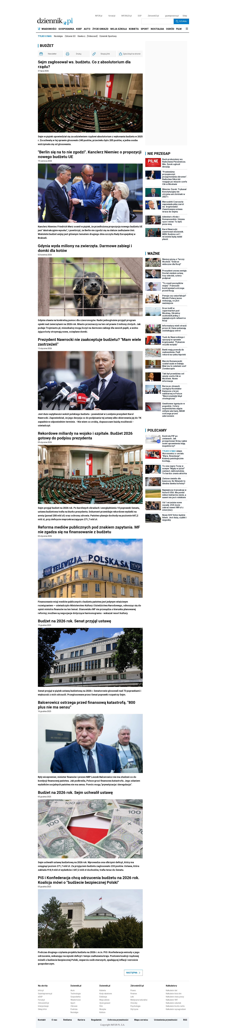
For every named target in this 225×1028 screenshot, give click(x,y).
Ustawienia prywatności (165, 1020)
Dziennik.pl (76, 985)
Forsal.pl (41, 1000)
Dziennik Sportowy (108, 36)
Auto (73, 990)
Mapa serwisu (141, 1020)
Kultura (102, 1012)
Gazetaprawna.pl (45, 994)
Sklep (185, 16)
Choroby (133, 1003)
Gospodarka (75, 997)
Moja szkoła (104, 1000)
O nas (54, 1020)
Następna (131, 972)
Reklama (67, 1020)
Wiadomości (76, 1000)
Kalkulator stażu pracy (175, 997)
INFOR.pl (98, 16)
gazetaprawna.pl (172, 16)
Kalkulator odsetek (173, 1003)
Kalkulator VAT (172, 1000)
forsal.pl (111, 16)
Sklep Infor (42, 1009)
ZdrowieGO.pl (153, 16)
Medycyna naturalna (138, 1000)
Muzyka (102, 1009)
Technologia (76, 994)
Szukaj (183, 21)
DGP (140, 16)
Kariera (81, 1020)
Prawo (133, 990)
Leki (132, 997)
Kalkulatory (171, 985)
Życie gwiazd (104, 1003)
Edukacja (103, 997)
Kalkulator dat (171, 990)
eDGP (40, 997)
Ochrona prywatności (117, 1020)
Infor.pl (41, 990)
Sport (73, 1003)
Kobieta (102, 990)
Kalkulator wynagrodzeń (176, 1009)
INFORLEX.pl (126, 16)
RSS (185, 1020)
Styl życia (134, 1009)
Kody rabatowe (105, 994)
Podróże (74, 1009)
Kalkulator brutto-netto (175, 1006)
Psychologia (135, 1006)
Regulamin (96, 1020)
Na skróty (43, 985)
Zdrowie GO (70, 36)
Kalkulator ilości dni (173, 994)
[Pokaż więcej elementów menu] (187, 28)
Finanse (133, 994)
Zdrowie (74, 1006)
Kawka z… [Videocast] (87, 36)
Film (101, 1006)
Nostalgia (58, 36)
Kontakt (42, 1020)
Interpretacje (43, 1006)
